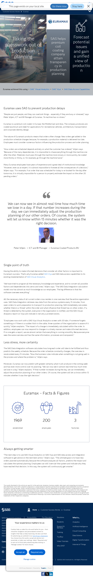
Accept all (20, 552)
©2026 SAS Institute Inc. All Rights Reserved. (72, 560)
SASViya (56, 89)
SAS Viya (48, 274)
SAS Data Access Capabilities (77, 89)
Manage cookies (29, 559)
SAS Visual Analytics (39, 89)
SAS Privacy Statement (40, 536)
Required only (37, 552)
